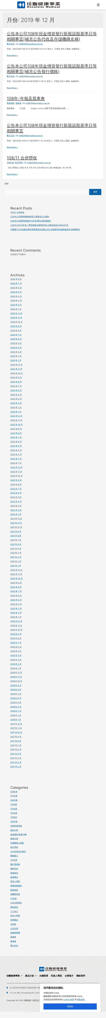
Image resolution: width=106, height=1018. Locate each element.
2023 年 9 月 (16, 429)
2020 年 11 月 (16, 574)
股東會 (18, 103)
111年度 (13, 898)
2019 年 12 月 (16, 621)
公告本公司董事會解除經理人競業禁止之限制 (29, 216)
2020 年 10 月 (16, 578)
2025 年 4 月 (16, 347)
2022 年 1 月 (15, 514)
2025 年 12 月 (16, 313)
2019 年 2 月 (15, 664)
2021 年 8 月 (15, 536)
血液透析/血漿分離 (18, 834)
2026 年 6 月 (16, 288)
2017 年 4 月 (15, 758)
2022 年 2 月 (16, 510)
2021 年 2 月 (15, 561)
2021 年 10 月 (16, 527)
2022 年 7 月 (16, 489)
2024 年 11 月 (16, 369)
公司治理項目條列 (18, 851)
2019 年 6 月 (16, 647)
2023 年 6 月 (16, 442)
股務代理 (14, 839)
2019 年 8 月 (15, 638)
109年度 (14, 821)
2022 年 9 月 (16, 480)
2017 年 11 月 (16, 728)
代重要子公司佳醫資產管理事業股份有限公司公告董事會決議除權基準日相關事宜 (45, 229)
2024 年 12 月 (16, 365)
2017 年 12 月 (16, 724)
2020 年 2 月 (16, 613)
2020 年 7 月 (16, 591)
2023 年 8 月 (16, 433)
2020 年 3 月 (16, 608)
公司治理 (14, 928)
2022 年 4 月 (16, 501)
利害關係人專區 (17, 843)
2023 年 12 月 (16, 416)
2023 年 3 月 (16, 454)
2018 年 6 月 (15, 698)
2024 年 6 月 (16, 390)
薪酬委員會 (15, 894)
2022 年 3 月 (16, 506)
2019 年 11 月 (16, 625)
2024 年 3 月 (16, 403)
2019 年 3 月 (16, 660)
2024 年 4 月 (16, 399)
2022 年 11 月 (16, 472)
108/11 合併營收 (22, 157)
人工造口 (14, 911)
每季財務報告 (16, 886)
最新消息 (14, 869)
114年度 (13, 813)
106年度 (14, 800)
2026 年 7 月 (16, 283)
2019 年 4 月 (16, 655)
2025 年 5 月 (16, 343)
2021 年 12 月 (16, 518)
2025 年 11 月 (16, 317)
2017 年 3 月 (15, 762)
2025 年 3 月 (16, 352)
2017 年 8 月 (15, 741)
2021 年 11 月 (16, 523)
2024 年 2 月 (16, 407)
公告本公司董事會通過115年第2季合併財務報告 (30, 221)
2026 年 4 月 (16, 296)
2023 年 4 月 (16, 450)
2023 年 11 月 (16, 420)
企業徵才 (69, 975)
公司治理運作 (16, 903)
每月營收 (19, 163)
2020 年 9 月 (16, 583)
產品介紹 (14, 830)
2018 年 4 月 (15, 707)
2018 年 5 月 (15, 702)
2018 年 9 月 (15, 685)
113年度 (13, 809)
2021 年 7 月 (15, 540)
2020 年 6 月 (16, 595)
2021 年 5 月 (15, 548)
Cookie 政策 (68, 999)
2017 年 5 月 (15, 754)
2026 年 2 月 (16, 305)
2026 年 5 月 (16, 292)
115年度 (13, 817)
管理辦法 (14, 920)
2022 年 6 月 (16, 493)
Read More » (12, 55)
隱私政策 (81, 999)
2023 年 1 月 (15, 463)
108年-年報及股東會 (26, 98)
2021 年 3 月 (15, 557)
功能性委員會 (16, 826)
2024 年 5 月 (16, 395)
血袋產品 (14, 877)
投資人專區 (15, 881)
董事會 (13, 941)
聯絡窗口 (14, 856)
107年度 (13, 796)
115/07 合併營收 (17, 212)
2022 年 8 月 (16, 484)
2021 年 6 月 (15, 544)
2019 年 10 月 (16, 630)
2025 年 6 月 (16, 339)
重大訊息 (10, 44)
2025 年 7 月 (16, 335)
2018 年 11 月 (16, 677)
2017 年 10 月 (16, 732)
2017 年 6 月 (15, 749)
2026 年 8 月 (16, 279)
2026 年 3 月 (16, 300)
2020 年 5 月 (16, 600)
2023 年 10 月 (16, 424)
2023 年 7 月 (16, 437)
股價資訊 (14, 873)
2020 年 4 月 (16, 604)
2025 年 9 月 (16, 326)
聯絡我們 (80, 975)
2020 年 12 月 (16, 570)
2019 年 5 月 (15, 651)
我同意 (70, 1006)
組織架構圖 (15, 933)
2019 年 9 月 (16, 634)
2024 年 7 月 (16, 386)
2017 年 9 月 (15, 737)
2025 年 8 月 (16, 330)
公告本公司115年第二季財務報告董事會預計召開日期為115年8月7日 (39, 225)
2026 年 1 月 (15, 309)
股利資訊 (14, 907)
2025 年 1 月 (15, 360)
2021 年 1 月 (15, 566)
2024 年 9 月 (16, 377)
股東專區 (10, 103)
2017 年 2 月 (15, 766)
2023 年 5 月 (16, 446)
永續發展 (43, 975)
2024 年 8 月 (16, 382)
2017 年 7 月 (15, 745)
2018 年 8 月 (15, 689)
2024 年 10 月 (16, 373)
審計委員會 (15, 864)
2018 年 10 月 (16, 681)
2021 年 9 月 (15, 531)
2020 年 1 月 (15, 617)
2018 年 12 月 (16, 672)
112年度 (13, 804)
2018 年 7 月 (15, 694)
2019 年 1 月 (15, 668)
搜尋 (7, 184)
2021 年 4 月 (15, 553)
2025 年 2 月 (16, 356)
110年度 (13, 860)
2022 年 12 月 (16, 467)
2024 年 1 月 (15, 412)
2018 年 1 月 (15, 719)
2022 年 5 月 (16, 497)
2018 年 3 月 (15, 711)
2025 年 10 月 (16, 322)
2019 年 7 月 (15, 643)
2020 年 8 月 (16, 587)
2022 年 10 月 (16, 476)
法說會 (13, 924)
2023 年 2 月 (16, 459)
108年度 (10, 163)
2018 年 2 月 (15, 715)
